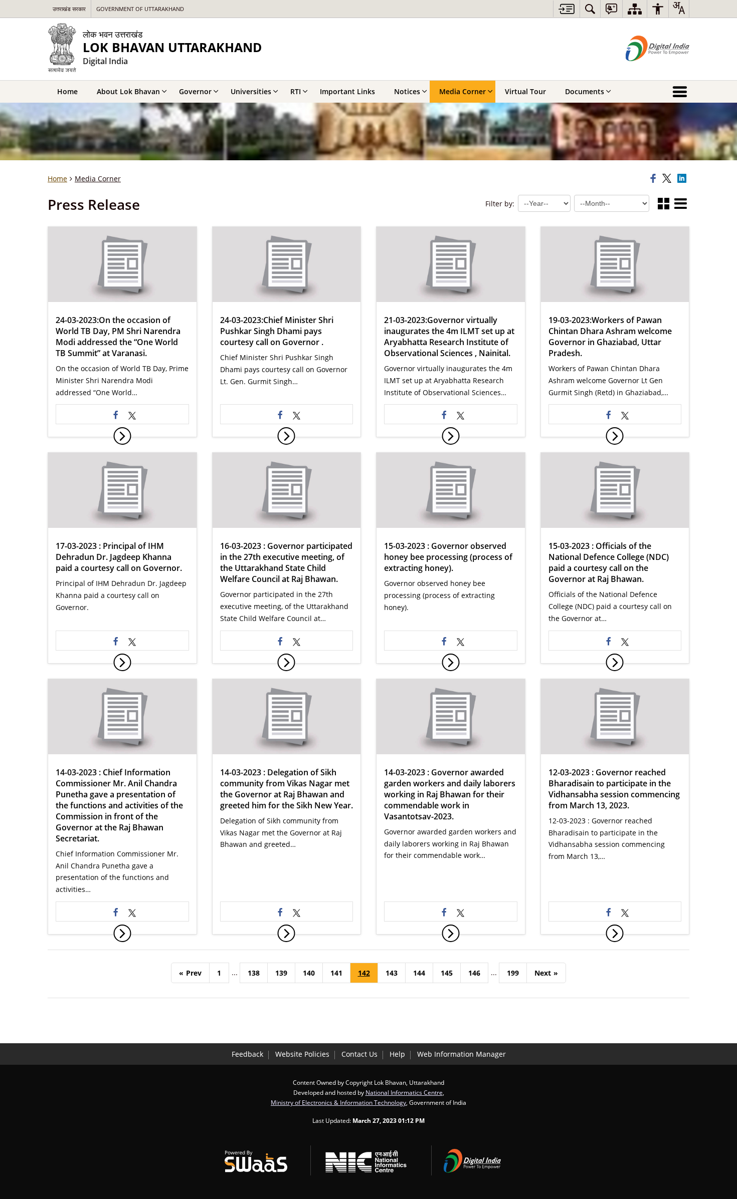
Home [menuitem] (67, 91)
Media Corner (98, 178)
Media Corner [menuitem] (462, 91)
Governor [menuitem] (195, 91)
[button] (663, 204)
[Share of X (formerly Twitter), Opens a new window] (668, 179)
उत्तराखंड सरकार (69, 9)
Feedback (247, 1054)
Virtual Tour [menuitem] (525, 91)
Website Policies (302, 1054)
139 (281, 973)
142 (364, 973)
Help (397, 1054)
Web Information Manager (461, 1054)
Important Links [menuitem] (347, 91)
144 (419, 973)
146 (474, 973)
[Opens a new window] (132, 414)
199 (513, 973)
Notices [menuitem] (407, 91)
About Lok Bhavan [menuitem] (128, 91)
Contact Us (359, 1054)
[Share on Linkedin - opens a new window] (683, 179)
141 (336, 973)
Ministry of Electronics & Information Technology (338, 1102)
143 (392, 973)
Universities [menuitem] (251, 91)
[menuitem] (590, 9)
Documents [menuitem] (584, 91)
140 (309, 973)
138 (254, 973)
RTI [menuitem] (295, 91)
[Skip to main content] (566, 9)
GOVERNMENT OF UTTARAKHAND (140, 9)
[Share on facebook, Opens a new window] (655, 179)
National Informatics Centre (404, 1092)
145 (447, 973)
